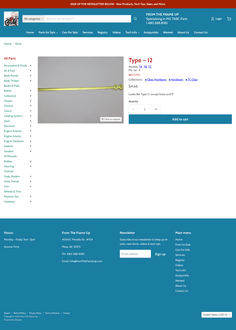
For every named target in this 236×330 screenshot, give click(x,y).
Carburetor (10, 95)
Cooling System (13, 115)
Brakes (8, 90)
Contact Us (201, 32)
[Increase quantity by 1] (156, 109)
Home (30, 32)
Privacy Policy (35, 313)
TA (140, 67)
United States (215, 314)
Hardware (9, 201)
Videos (116, 32)
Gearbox (8, 151)
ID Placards (10, 156)
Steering (9, 166)
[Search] (135, 18)
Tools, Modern (12, 176)
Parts (18, 44)
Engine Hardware (14, 141)
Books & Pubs (11, 85)
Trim (6, 186)
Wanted (168, 32)
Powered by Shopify (13, 319)
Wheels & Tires (12, 191)
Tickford (8, 171)
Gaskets (8, 146)
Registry (103, 32)
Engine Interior (12, 136)
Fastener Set (11, 196)
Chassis (8, 100)
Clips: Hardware (156, 79)
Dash (7, 121)
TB (145, 67)
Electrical (9, 126)
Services (88, 32)
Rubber (8, 161)
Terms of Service (52, 313)
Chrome (8, 105)
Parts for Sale (47, 32)
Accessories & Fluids (15, 65)
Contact (66, 313)
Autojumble (151, 32)
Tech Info (132, 32)
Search (7, 313)
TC (150, 67)
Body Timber (11, 80)
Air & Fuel (9, 70)
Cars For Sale (70, 32)
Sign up (160, 254)
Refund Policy (20, 313)
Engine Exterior (13, 131)
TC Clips (191, 79)
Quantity (133, 101)
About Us (183, 32)
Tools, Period (11, 181)
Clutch (7, 111)
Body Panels (11, 75)
